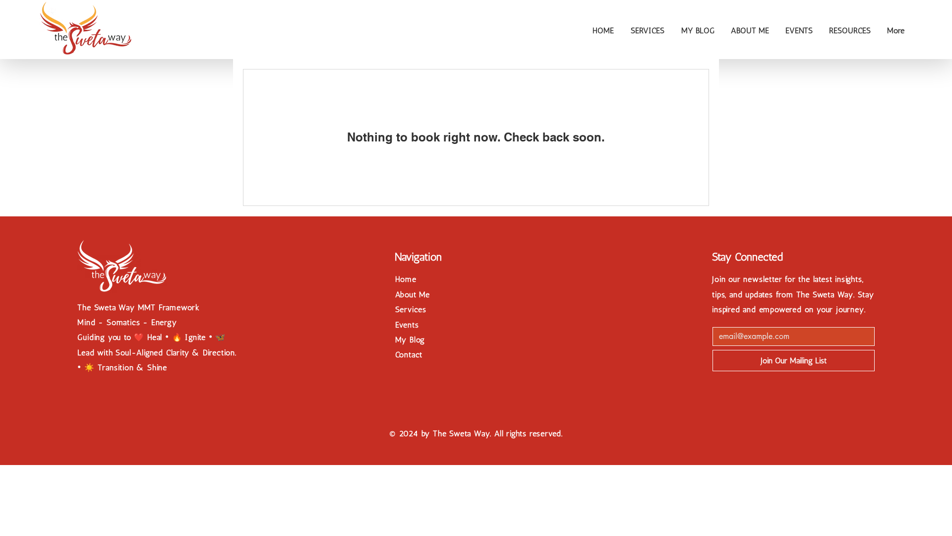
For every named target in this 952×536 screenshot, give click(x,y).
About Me (412, 294)
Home (405, 279)
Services (410, 309)
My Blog (410, 339)
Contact (409, 354)
